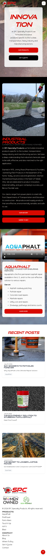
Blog (4, 538)
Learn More (23, 311)
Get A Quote (23, 58)
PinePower (6, 517)
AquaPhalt (8, 374)
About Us (6, 535)
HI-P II (4, 526)
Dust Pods (8, 470)
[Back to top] (43, 552)
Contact (5, 548)
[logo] (9, 3)
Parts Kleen (6, 520)
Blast (4, 529)
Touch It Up (6, 523)
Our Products (23, 50)
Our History (23, 213)
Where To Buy (23, 220)
